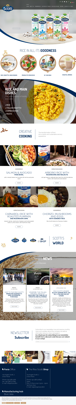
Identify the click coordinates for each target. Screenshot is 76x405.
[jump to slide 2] (71, 17)
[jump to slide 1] (71, 13)
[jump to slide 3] (71, 20)
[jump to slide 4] (71, 24)
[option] (14, 290)
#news (14, 287)
